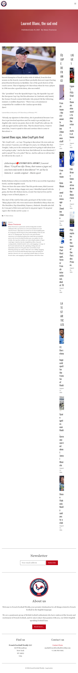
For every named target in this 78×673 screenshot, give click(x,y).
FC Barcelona (8, 216)
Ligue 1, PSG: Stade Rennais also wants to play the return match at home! (72, 113)
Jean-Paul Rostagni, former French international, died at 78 (61, 266)
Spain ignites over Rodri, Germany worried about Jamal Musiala (61, 439)
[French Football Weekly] (4, 4)
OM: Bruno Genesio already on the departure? (72, 185)
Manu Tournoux (14, 224)
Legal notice (49, 668)
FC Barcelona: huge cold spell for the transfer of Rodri (61, 366)
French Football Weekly (37, 668)
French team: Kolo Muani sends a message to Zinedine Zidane (61, 194)
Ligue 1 (72, 59)
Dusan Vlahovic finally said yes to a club (61, 508)
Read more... (39, 627)
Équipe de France (62, 68)
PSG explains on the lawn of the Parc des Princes (72, 247)
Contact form (57, 645)
